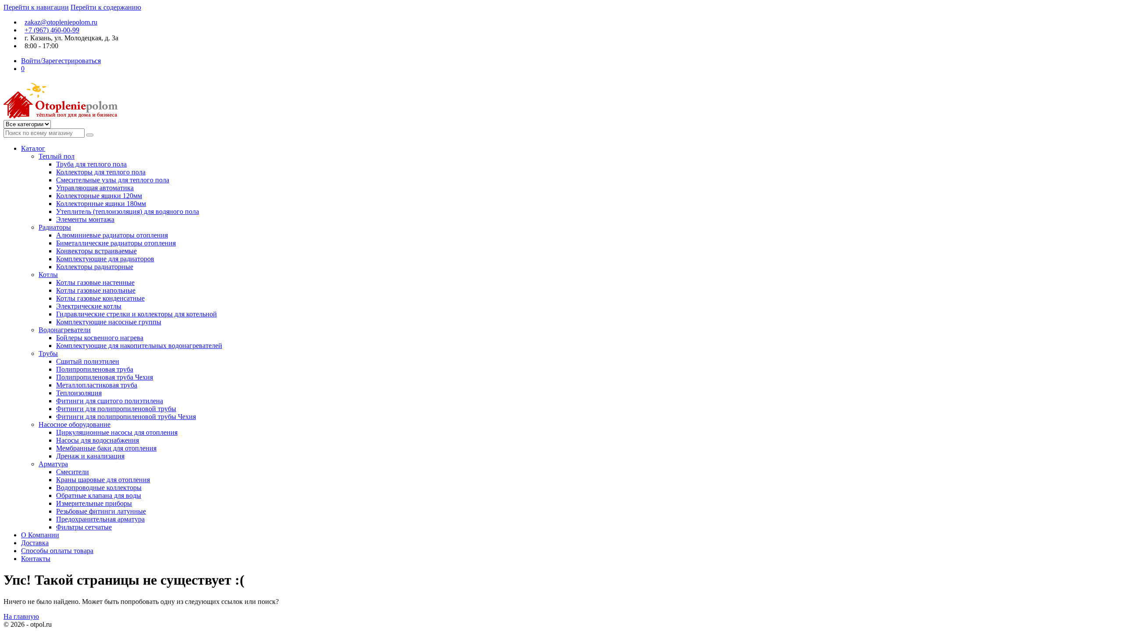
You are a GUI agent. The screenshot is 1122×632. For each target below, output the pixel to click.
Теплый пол (57, 156)
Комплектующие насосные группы (108, 322)
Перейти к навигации (36, 7)
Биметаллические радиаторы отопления (116, 243)
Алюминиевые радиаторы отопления (112, 235)
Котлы (48, 274)
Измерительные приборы (94, 503)
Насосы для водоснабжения (97, 440)
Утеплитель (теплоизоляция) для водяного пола (127, 211)
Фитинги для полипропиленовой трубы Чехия (126, 416)
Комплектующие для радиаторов (105, 259)
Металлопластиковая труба (96, 385)
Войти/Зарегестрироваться (61, 60)
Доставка (35, 543)
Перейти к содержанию (106, 7)
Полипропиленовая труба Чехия (104, 377)
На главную (21, 616)
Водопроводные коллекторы (99, 487)
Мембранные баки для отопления (106, 448)
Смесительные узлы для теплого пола (112, 180)
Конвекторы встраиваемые (96, 251)
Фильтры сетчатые (84, 527)
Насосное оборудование (74, 424)
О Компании (40, 535)
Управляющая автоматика (95, 188)
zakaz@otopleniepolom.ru (61, 22)
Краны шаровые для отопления (103, 479)
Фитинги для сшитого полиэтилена (109, 401)
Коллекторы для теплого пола (101, 172)
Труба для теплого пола (91, 164)
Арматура (53, 464)
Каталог (33, 148)
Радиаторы (55, 227)
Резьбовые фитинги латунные (101, 511)
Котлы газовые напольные (95, 290)
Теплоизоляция (79, 393)
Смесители (72, 472)
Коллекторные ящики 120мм (99, 195)
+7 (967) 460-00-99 (52, 30)
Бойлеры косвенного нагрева (99, 337)
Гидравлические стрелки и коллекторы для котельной (136, 314)
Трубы (48, 353)
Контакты (35, 558)
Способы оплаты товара (57, 550)
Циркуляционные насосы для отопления (117, 432)
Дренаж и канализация (90, 456)
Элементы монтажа (85, 219)
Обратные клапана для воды (98, 495)
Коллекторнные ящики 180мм (101, 203)
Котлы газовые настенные (95, 282)
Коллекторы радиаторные (94, 266)
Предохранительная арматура (100, 519)
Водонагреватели (65, 330)
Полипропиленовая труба (94, 369)
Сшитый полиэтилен (87, 361)
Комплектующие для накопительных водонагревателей (139, 345)
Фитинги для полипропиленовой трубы (116, 408)
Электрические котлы (88, 306)
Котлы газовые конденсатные (100, 298)
